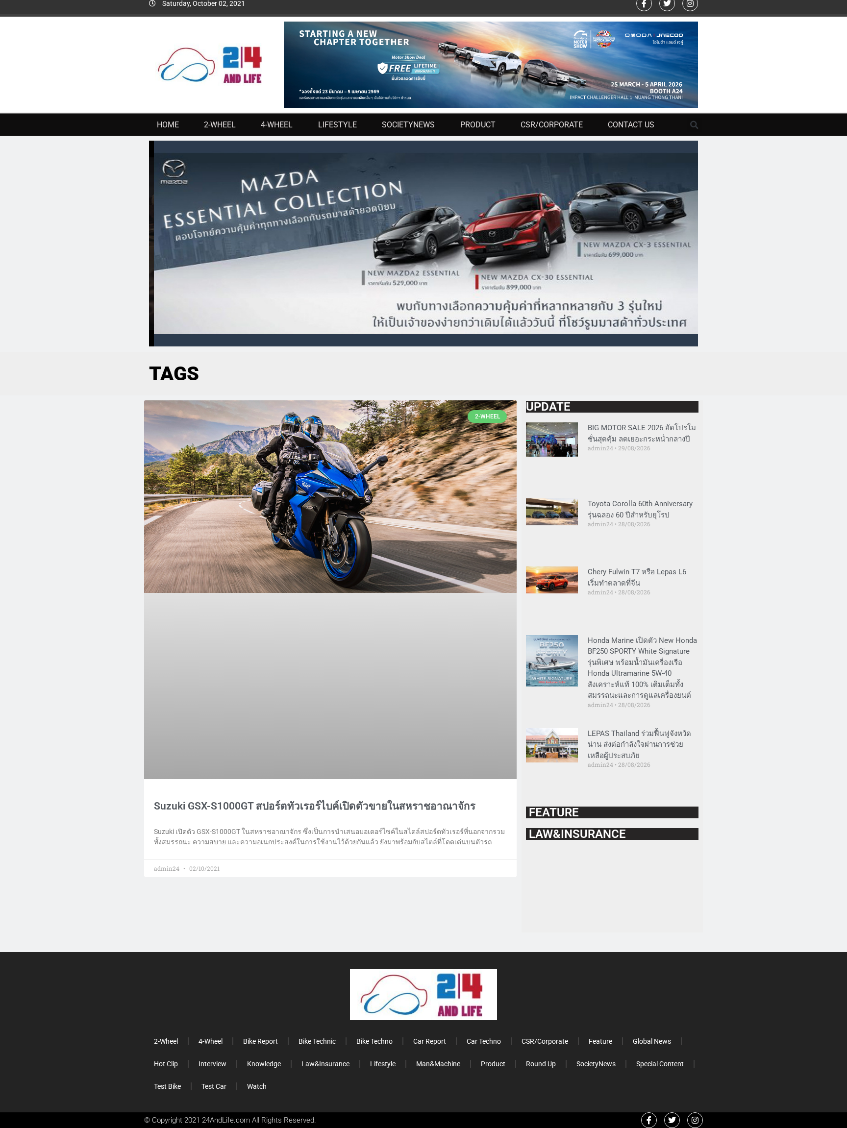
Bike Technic (317, 1041)
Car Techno (484, 1041)
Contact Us (631, 124)
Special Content (660, 1064)
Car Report (429, 1041)
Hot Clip (166, 1064)
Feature (600, 1041)
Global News (652, 1041)
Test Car (213, 1086)
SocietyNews (408, 124)
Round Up (541, 1064)
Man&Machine (438, 1064)
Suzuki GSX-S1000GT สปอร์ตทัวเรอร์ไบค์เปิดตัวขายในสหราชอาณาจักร (314, 806)
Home (168, 124)
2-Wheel (220, 124)
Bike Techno (374, 1041)
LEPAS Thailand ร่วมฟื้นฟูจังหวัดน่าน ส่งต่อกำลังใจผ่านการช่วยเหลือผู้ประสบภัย (639, 744)
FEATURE (552, 812)
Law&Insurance (325, 1064)
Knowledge (264, 1064)
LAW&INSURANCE (576, 834)
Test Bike (167, 1086)
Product (478, 124)
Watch (257, 1086)
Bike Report (260, 1041)
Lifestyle (337, 124)
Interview (212, 1064)
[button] (694, 125)
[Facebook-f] (649, 1120)
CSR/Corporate (552, 124)
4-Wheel (277, 124)
